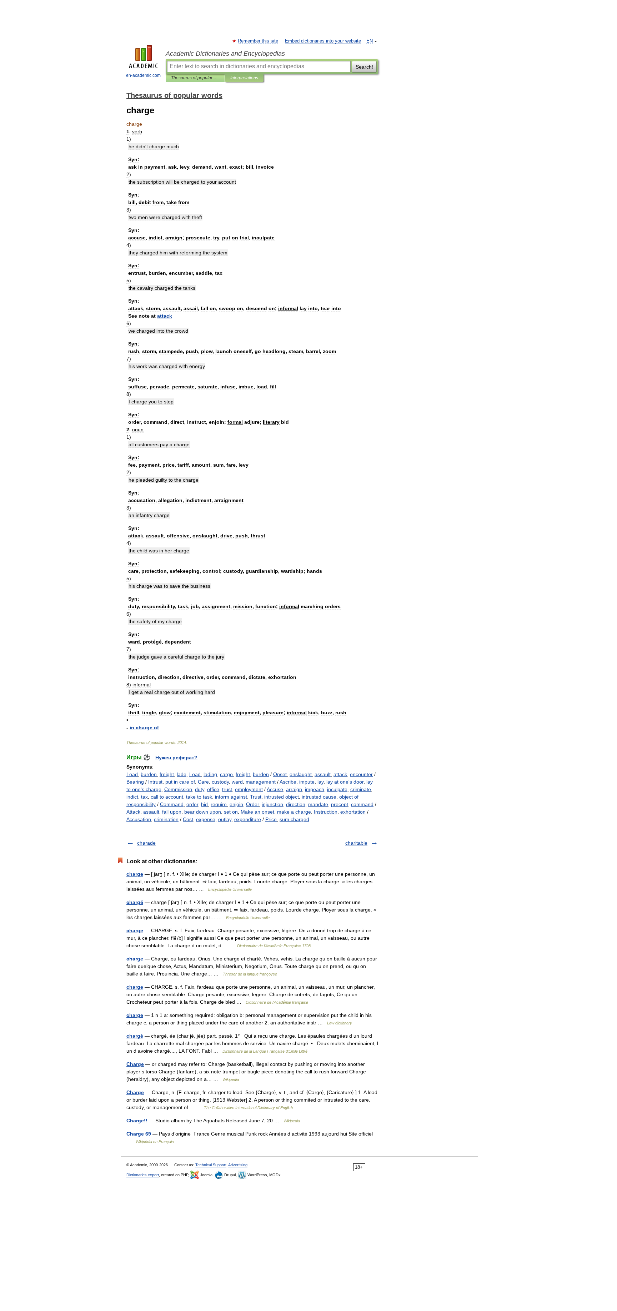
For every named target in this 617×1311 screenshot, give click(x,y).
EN (369, 41)
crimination (166, 819)
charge (134, 874)
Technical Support (210, 1165)
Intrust (155, 782)
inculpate (337, 789)
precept (339, 804)
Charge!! (136, 1120)
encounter (361, 774)
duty (199, 789)
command (362, 804)
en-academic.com (143, 75)
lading (210, 774)
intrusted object (281, 797)
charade (146, 843)
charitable (356, 843)
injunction (272, 804)
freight (167, 774)
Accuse (275, 789)
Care (203, 782)
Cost (188, 819)
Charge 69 (138, 1134)
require (219, 804)
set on (231, 812)
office (213, 789)
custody (220, 782)
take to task (199, 797)
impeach (314, 789)
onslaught (301, 774)
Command (172, 804)
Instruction (325, 812)
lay (320, 782)
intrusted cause (319, 797)
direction (295, 804)
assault (323, 774)
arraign (294, 789)
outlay (224, 819)
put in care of (180, 782)
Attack (133, 812)
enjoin (236, 804)
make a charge (294, 812)
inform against (231, 797)
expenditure (247, 819)
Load (132, 774)
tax (144, 797)
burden (149, 774)
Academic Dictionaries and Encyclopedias (225, 53)
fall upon (171, 812)
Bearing (135, 782)
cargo (226, 774)
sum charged (294, 819)
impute (307, 782)
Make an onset (257, 812)
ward (237, 782)
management (261, 782)
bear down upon (202, 812)
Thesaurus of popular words (195, 77)
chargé (134, 902)
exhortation (353, 812)
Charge (135, 1064)
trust (227, 789)
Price (271, 819)
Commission (178, 789)
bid (204, 804)
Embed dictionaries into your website (323, 41)
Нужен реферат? (176, 757)
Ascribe (288, 782)
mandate (318, 804)
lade (181, 774)
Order (252, 804)
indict (132, 797)
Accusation (138, 819)
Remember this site (258, 41)
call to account (167, 797)
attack (340, 774)
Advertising (237, 1165)
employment (249, 789)
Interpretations (244, 77)
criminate (360, 789)
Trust (255, 797)
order (192, 804)
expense (205, 819)
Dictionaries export (142, 1175)
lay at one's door (344, 782)
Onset (280, 774)
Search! (364, 67)
